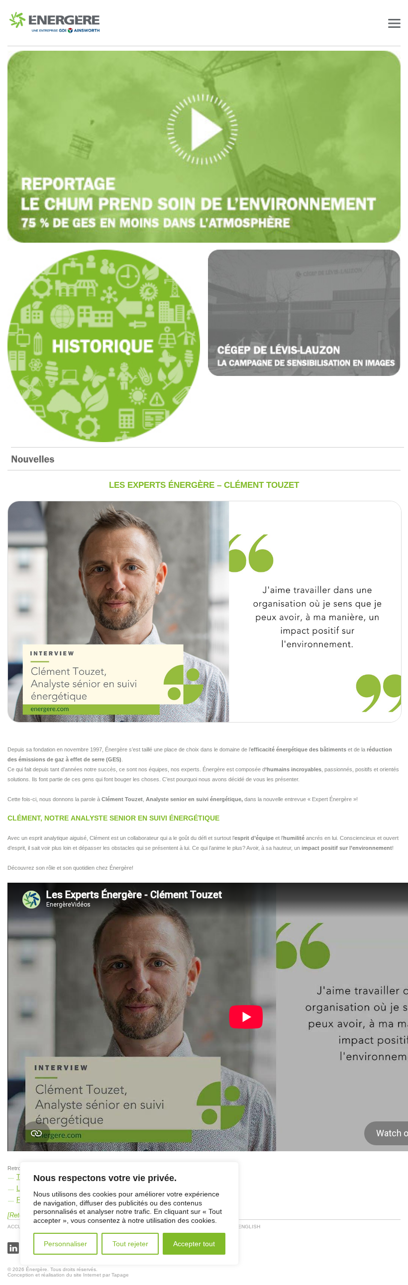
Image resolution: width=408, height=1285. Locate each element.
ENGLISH (249, 1226)
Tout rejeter (130, 1244)
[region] (129, 1213)
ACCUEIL (18, 1226)
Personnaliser (65, 1244)
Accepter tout (194, 1244)
